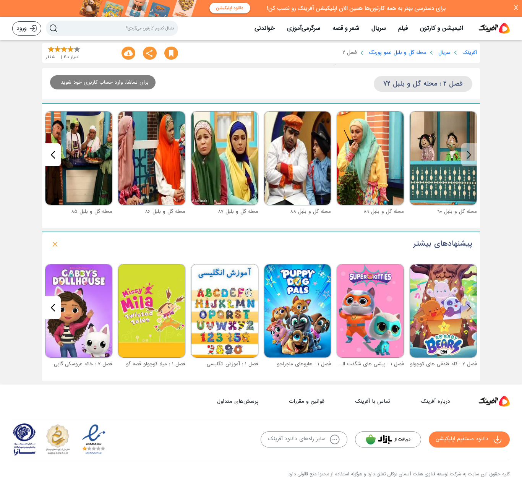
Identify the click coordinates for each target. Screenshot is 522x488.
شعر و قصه (345, 28)
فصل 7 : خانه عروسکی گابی (83, 364)
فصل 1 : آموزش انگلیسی (232, 364)
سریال (378, 28)
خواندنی (265, 28)
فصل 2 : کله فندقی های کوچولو (443, 364)
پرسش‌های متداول (237, 401)
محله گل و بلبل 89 (383, 211)
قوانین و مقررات (306, 401)
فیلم (403, 28)
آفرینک (469, 52)
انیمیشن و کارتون (441, 28)
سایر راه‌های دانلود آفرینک (297, 439)
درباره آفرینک (435, 401)
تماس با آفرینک (372, 401)
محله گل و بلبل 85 (91, 211)
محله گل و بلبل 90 (457, 211)
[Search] (53, 28)
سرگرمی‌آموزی (303, 28)
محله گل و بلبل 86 (165, 211)
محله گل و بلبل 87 (238, 211)
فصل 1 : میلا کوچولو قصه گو (155, 364)
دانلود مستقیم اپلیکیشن (462, 439)
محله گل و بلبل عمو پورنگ (397, 52)
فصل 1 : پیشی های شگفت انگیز (370, 364)
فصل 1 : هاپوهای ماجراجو (304, 364)
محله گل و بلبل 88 (310, 211)
